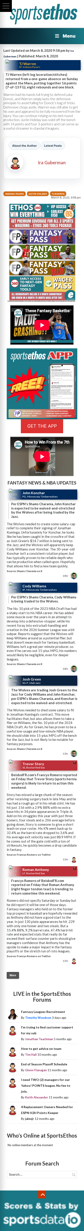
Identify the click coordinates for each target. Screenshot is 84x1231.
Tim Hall (31, 1054)
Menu (69, 36)
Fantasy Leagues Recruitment (43, 1012)
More (13, 975)
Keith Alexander (36, 1097)
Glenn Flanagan (36, 1070)
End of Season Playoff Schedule (44, 1064)
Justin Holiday (38, 193)
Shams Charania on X (29, 571)
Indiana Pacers (14, 193)
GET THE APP (42, 426)
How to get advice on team (41, 1049)
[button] (6, 6)
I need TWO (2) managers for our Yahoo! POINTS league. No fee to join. (45, 1085)
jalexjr (29, 1119)
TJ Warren (58, 193)
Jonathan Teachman (39, 1039)
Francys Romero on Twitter (34, 854)
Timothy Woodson (38, 1017)
